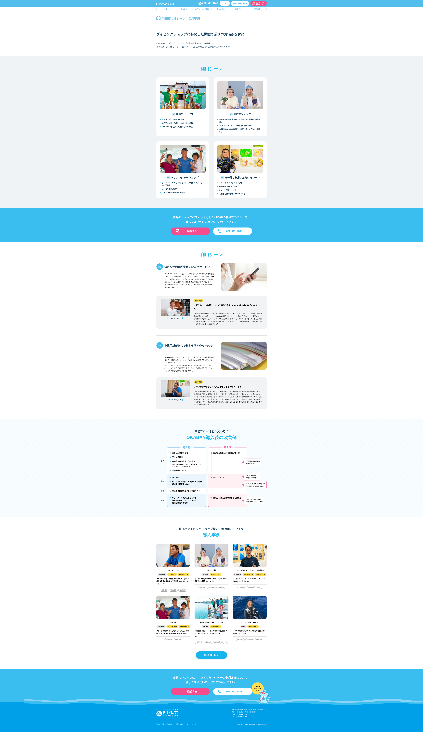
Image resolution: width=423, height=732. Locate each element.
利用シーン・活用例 (202, 9)
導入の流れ (220, 9)
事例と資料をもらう (240, 3)
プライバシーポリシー (193, 724)
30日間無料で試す (258, 3)
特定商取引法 (180, 724)
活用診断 (257, 9)
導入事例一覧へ (211, 655)
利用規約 (169, 724)
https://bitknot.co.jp (241, 716)
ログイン (225, 3)
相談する (192, 231)
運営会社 (159, 724)
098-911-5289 (210, 3)
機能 (165, 9)
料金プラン (239, 9)
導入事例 (184, 9)
